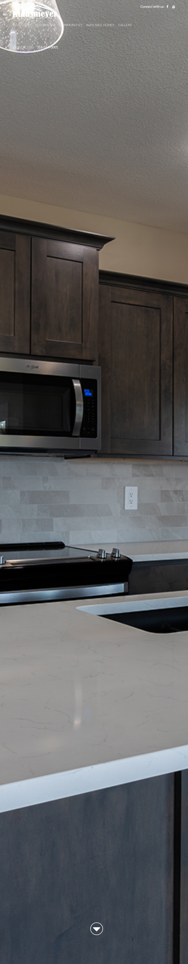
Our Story (22, 25)
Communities (71, 25)
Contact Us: (23, 47)
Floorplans (45, 25)
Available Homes (100, 25)
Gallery (125, 25)
